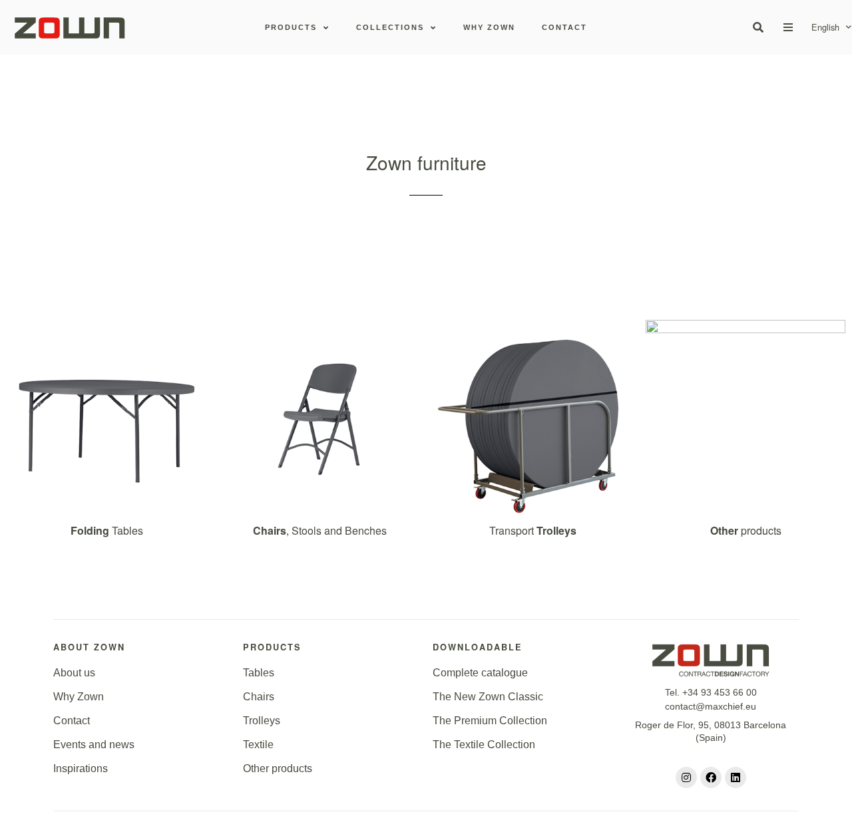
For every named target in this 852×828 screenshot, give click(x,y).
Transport (532, 530)
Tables (107, 530)
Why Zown (78, 696)
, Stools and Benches (320, 530)
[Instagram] (686, 777)
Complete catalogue (480, 672)
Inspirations (80, 768)
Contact (71, 720)
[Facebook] (711, 777)
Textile (258, 744)
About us (74, 672)
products (745, 530)
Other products (277, 768)
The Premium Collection (490, 720)
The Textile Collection (484, 744)
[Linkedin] (735, 777)
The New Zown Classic (488, 696)
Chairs (258, 696)
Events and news (93, 744)
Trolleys (261, 720)
